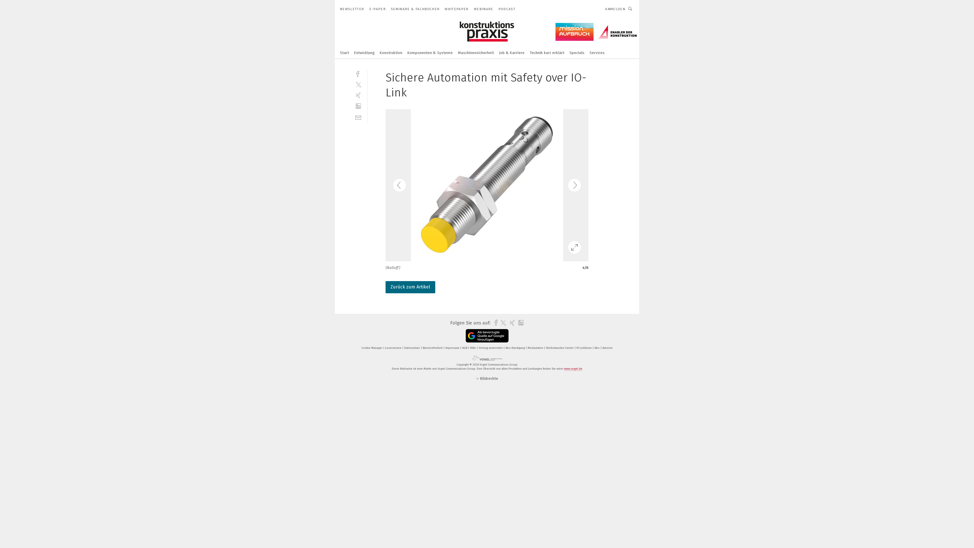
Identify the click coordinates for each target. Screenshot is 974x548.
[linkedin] (358, 106)
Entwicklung (364, 52)
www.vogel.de (573, 368)
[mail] (358, 117)
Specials (576, 52)
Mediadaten (536, 348)
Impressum (452, 348)
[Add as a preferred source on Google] (487, 335)
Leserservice (393, 348)
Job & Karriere (512, 52)
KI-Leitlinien (585, 348)
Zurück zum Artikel (410, 287)
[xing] (358, 95)
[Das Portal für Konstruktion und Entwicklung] (344, 52)
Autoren (607, 348)
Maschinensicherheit (476, 52)
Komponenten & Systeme (430, 52)
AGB (465, 348)
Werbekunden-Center (560, 348)
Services (597, 52)
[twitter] (358, 84)
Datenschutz (412, 348)
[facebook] (358, 73)
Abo (597, 348)
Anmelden (615, 9)
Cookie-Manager (372, 348)
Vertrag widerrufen (491, 348)
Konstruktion (391, 52)
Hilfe (473, 348)
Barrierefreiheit (433, 348)
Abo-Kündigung (516, 348)
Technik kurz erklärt (547, 52)
